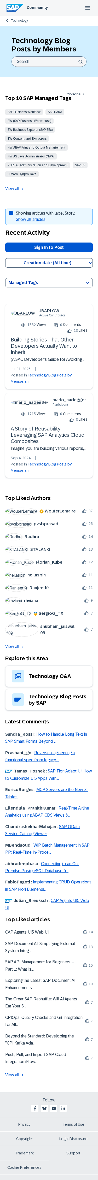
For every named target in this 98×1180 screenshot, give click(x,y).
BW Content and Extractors (27, 138)
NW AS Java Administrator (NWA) (31, 156)
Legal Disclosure (73, 1139)
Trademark (24, 1153)
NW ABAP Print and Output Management (36, 147)
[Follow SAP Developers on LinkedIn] (63, 1108)
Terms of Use (73, 1124)
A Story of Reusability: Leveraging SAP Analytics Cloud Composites (47, 435)
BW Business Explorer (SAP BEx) (30, 130)
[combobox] (49, 61)
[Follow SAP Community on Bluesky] (44, 1108)
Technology (19, 20)
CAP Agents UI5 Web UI (27, 932)
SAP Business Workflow (24, 112)
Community (37, 7)
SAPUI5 (80, 165)
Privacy (24, 1124)
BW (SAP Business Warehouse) (29, 121)
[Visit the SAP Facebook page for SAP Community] (35, 1108)
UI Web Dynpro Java (22, 174)
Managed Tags (23, 282)
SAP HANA (55, 112)
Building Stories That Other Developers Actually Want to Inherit (44, 346)
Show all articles (30, 219)
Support (73, 1153)
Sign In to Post (49, 247)
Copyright (24, 1139)
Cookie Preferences (24, 1167)
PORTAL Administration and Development (38, 165)
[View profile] (23, 313)
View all (12, 188)
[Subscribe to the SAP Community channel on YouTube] (54, 1108)
